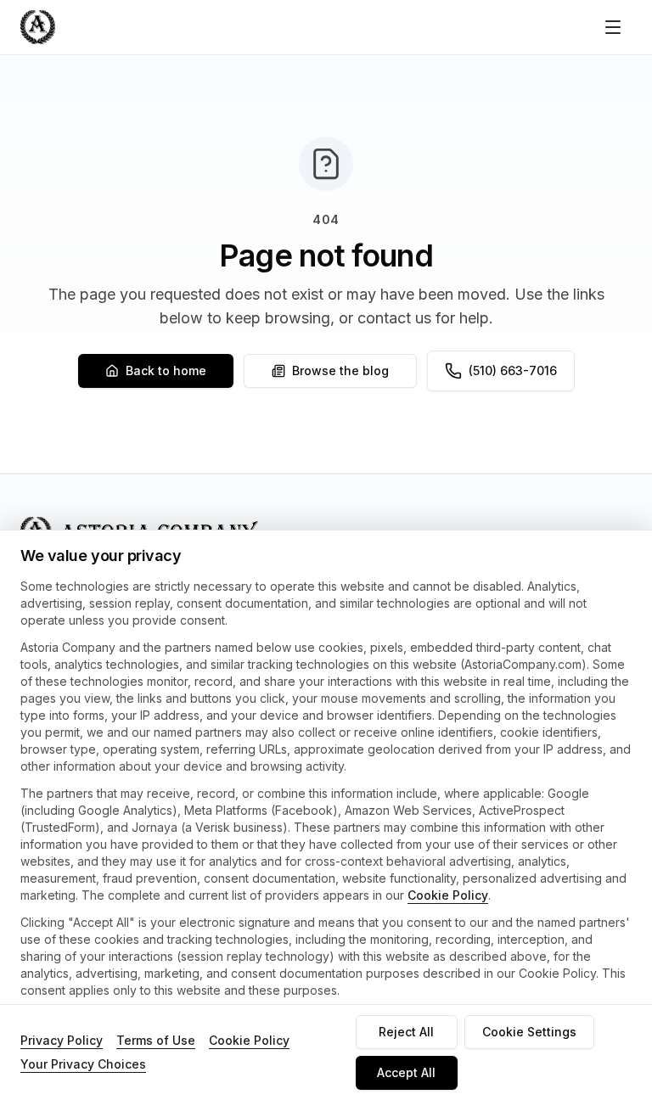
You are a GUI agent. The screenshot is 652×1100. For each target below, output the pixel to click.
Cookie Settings (529, 1031)
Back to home (166, 370)
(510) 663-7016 (513, 370)
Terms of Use (155, 1040)
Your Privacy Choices (83, 1064)
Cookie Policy (448, 895)
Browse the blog (340, 370)
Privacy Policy (61, 1040)
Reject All (406, 1031)
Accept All (406, 1072)
